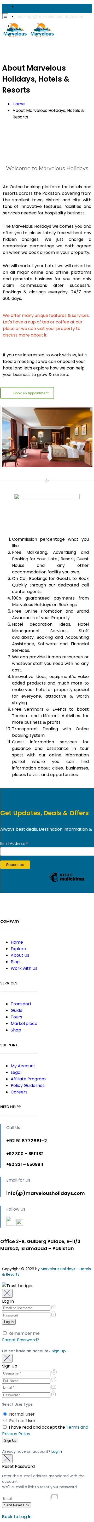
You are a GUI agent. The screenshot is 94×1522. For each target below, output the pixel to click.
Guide (16, 1010)
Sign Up (59, 1351)
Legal (16, 1072)
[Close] (7, 1293)
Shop (16, 1030)
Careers (19, 1092)
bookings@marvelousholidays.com (49, 16)
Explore (18, 949)
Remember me (23, 1333)
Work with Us (24, 968)
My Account (23, 1066)
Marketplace (24, 1024)
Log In (56, 1451)
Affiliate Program (28, 1079)
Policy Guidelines (28, 1085)
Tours (16, 1017)
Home (19, 104)
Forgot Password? (20, 1340)
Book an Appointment (31, 393)
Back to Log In (17, 1517)
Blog (15, 962)
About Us (20, 955)
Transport (21, 1004)
